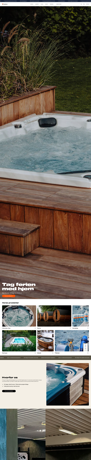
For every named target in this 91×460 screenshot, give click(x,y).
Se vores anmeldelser (9, 391)
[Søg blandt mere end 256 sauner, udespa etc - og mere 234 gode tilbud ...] (81, 4)
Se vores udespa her (9, 296)
